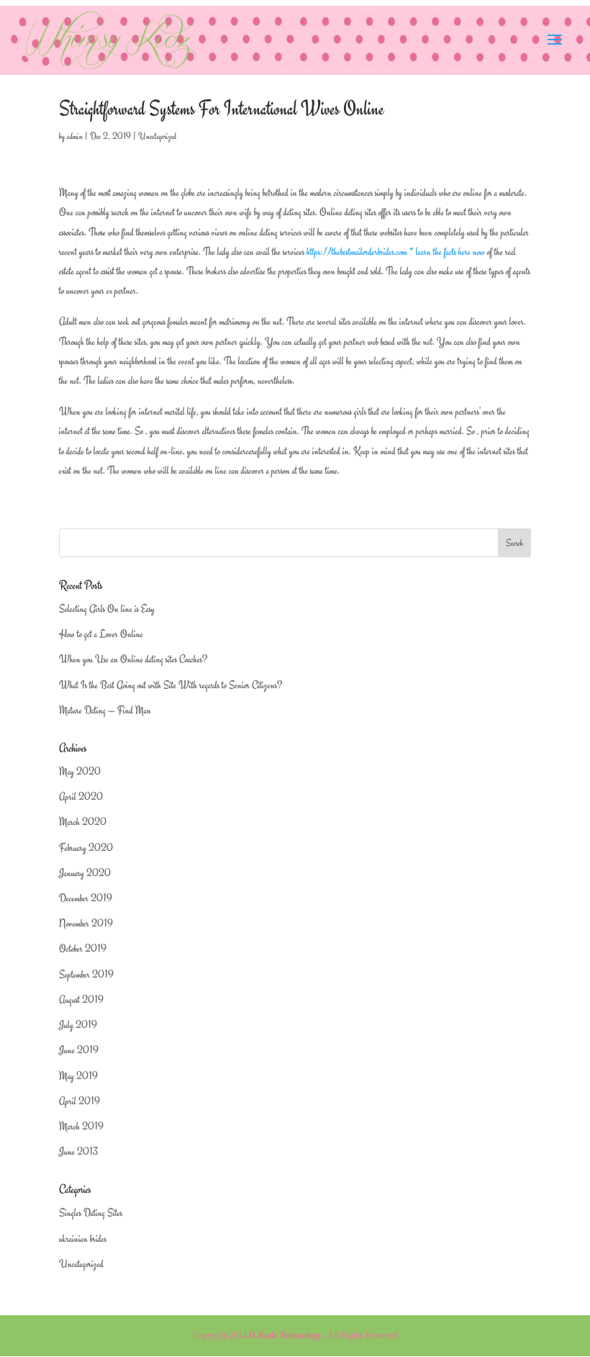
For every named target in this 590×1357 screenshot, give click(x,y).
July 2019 (78, 1025)
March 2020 (82, 822)
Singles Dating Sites (90, 1213)
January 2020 (85, 873)
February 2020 (86, 848)
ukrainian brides (82, 1238)
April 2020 (81, 796)
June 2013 (78, 1151)
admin (75, 136)
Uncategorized (157, 136)
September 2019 (86, 974)
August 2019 (81, 999)
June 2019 (79, 1050)
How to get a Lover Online (101, 634)
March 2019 (81, 1126)
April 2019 (79, 1101)
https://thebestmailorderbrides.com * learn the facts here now (396, 251)
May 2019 (78, 1076)
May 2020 (80, 771)
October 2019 (82, 948)
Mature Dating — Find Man (105, 710)
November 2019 (86, 923)
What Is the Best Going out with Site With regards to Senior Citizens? (170, 685)
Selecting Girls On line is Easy (107, 609)
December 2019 (85, 898)
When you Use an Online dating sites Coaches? (133, 659)
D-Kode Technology (285, 1335)
